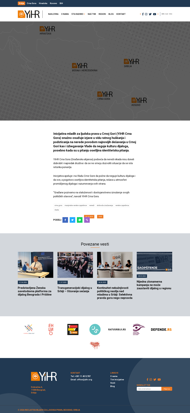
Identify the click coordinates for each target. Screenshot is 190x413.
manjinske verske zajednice (76, 205)
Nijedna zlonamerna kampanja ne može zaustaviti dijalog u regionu (154, 285)
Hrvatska (43, 3)
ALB (166, 14)
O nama (65, 14)
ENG (170, 14)
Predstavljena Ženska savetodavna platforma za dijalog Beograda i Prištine (34, 291)
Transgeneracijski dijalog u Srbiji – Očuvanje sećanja (74, 289)
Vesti (112, 383)
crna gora (58, 205)
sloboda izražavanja (105, 205)
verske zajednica (122, 205)
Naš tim (92, 14)
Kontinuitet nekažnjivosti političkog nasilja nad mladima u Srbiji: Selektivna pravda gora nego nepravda (114, 293)
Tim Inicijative (117, 379)
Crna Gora (31, 3)
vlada (57, 210)
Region (102, 14)
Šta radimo (77, 14)
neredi (91, 205)
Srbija (21, 3)
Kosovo (53, 3)
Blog (111, 14)
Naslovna (53, 14)
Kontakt (121, 14)
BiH (61, 3)
